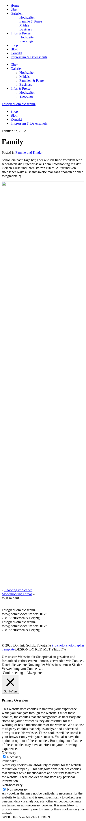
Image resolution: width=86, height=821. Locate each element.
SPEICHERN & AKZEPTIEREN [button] (26, 817)
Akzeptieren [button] (34, 673)
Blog (14, 49)
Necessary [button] (9, 753)
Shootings (26, 41)
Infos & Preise (20, 33)
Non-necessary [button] (12, 785)
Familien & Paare (31, 80)
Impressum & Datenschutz (29, 57)
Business (25, 29)
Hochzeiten (27, 17)
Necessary (14, 757)
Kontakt (16, 53)
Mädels (24, 25)
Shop (14, 45)
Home (15, 5)
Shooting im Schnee (18, 590)
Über (14, 9)
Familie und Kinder (29, 152)
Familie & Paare (30, 21)
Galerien (16, 13)
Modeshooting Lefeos (17, 594)
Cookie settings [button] (13, 673)
